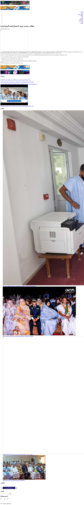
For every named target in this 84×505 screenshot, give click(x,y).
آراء (82, 16)
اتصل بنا (81, 23)
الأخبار (82, 13)
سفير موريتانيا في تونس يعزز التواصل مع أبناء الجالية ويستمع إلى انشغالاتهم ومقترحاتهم (19, 286)
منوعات (81, 18)
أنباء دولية (81, 19)
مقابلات (81, 15)
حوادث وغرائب (80, 14)
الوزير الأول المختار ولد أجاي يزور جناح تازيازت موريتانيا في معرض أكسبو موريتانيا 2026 (16, 105)
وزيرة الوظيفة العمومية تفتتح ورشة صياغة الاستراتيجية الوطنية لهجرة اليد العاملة (15, 79)
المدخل (81, 11)
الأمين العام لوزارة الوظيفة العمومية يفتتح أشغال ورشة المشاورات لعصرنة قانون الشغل (16, 81)
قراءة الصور (81, 20)
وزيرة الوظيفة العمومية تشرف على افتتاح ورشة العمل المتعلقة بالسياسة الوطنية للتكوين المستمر (18, 84)
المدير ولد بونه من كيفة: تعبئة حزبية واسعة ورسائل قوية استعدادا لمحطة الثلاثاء (17, 454)
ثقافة (82, 21)
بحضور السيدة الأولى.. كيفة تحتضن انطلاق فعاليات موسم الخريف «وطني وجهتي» (18, 336)
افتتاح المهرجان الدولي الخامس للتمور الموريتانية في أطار (13, 480)
